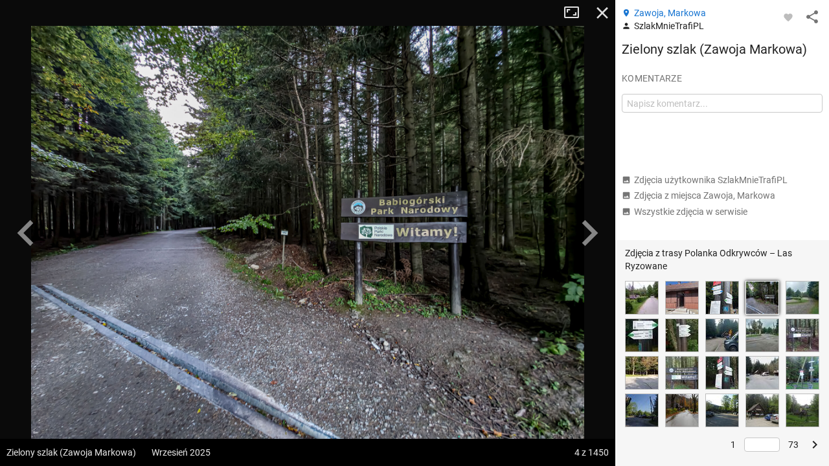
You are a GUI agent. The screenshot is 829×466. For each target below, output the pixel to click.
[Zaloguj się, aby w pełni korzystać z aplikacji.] (788, 17)
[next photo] (589, 233)
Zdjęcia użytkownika (711, 180)
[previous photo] (26, 233)
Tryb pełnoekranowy (576, 13)
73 (793, 444)
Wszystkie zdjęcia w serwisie (690, 211)
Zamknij (602, 13)
